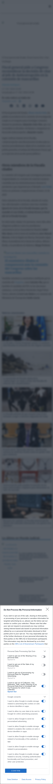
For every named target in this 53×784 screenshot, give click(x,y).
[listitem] (26, 651)
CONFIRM (15, 771)
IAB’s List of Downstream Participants (29, 644)
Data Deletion (12, 779)
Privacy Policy (40, 779)
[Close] (48, 610)
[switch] (43, 656)
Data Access (26, 779)
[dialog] (26, 694)
